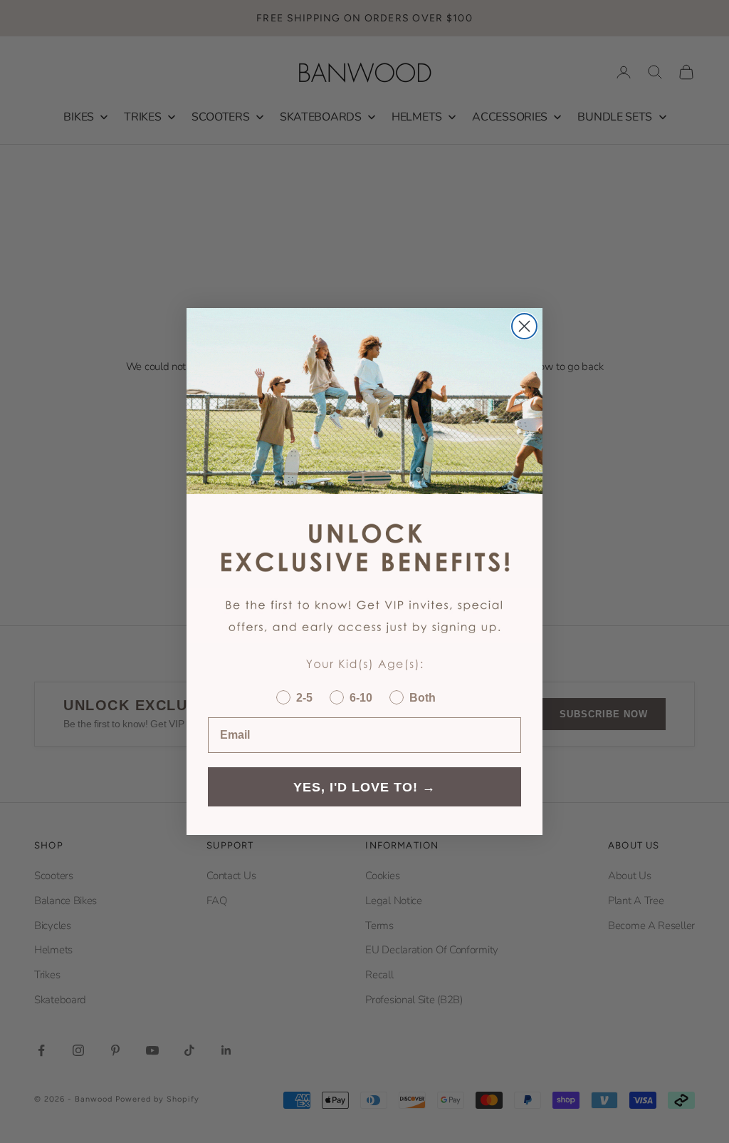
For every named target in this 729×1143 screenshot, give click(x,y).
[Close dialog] (524, 326)
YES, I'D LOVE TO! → (364, 787)
